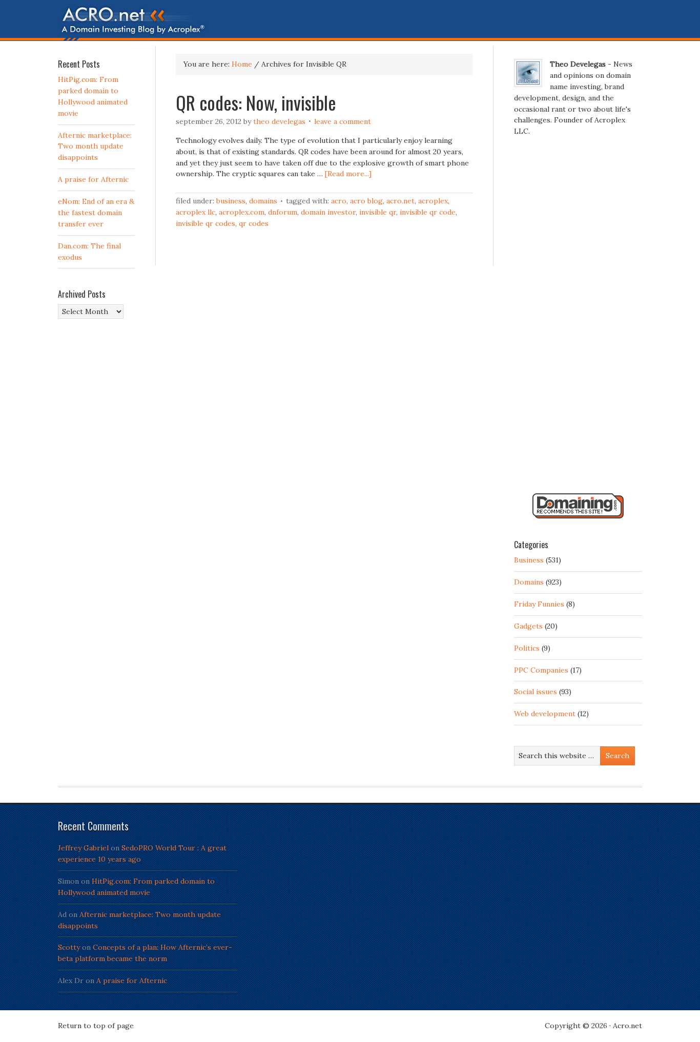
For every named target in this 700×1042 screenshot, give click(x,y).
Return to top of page (96, 1025)
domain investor (328, 212)
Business (230, 200)
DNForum (282, 212)
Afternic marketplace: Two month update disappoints (95, 146)
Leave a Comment (342, 121)
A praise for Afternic (93, 179)
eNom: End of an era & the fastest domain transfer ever (96, 212)
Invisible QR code (428, 212)
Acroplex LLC (195, 212)
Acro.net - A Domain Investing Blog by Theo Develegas (350, 23)
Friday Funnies (539, 604)
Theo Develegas (279, 121)
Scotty (69, 947)
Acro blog (366, 200)
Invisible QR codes (205, 223)
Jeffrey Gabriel (83, 847)
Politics (527, 648)
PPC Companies (541, 670)
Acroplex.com (241, 212)
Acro (338, 200)
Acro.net (400, 200)
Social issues (535, 691)
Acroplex (433, 200)
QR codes (254, 223)
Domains (263, 200)
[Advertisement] (578, 319)
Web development (544, 713)
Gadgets (528, 626)
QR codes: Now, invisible (256, 102)
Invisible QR (377, 212)
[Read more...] (348, 173)
